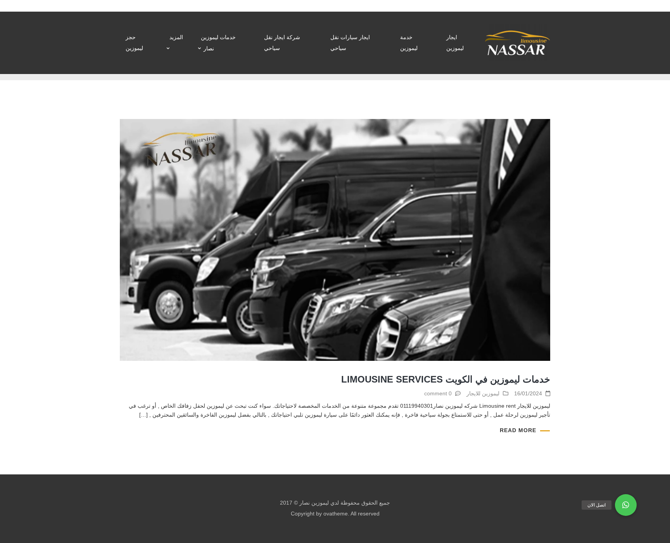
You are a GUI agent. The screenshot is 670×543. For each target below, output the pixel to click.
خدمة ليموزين (409, 42)
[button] (626, 505)
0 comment (438, 393)
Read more (518, 430)
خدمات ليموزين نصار (218, 43)
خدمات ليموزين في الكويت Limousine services (445, 379)
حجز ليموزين (134, 42)
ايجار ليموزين (455, 42)
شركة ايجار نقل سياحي (282, 42)
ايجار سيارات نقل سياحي (350, 42)
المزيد (176, 37)
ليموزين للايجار (482, 393)
